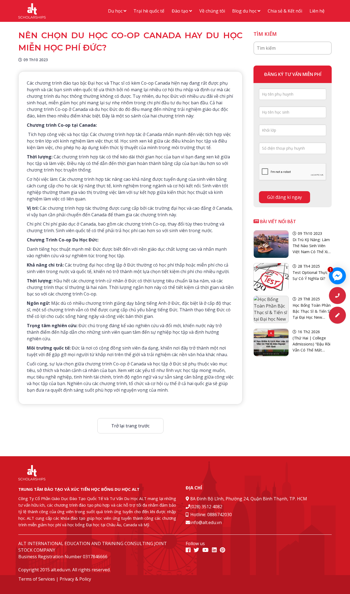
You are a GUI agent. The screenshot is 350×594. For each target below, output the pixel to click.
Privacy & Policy (75, 579)
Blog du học (245, 11)
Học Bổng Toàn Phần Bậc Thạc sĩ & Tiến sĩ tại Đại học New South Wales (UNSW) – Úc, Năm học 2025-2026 (312, 311)
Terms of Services (36, 579)
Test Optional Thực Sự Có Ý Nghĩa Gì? (310, 275)
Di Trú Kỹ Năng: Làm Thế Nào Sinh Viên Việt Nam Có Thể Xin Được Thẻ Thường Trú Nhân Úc (311, 246)
